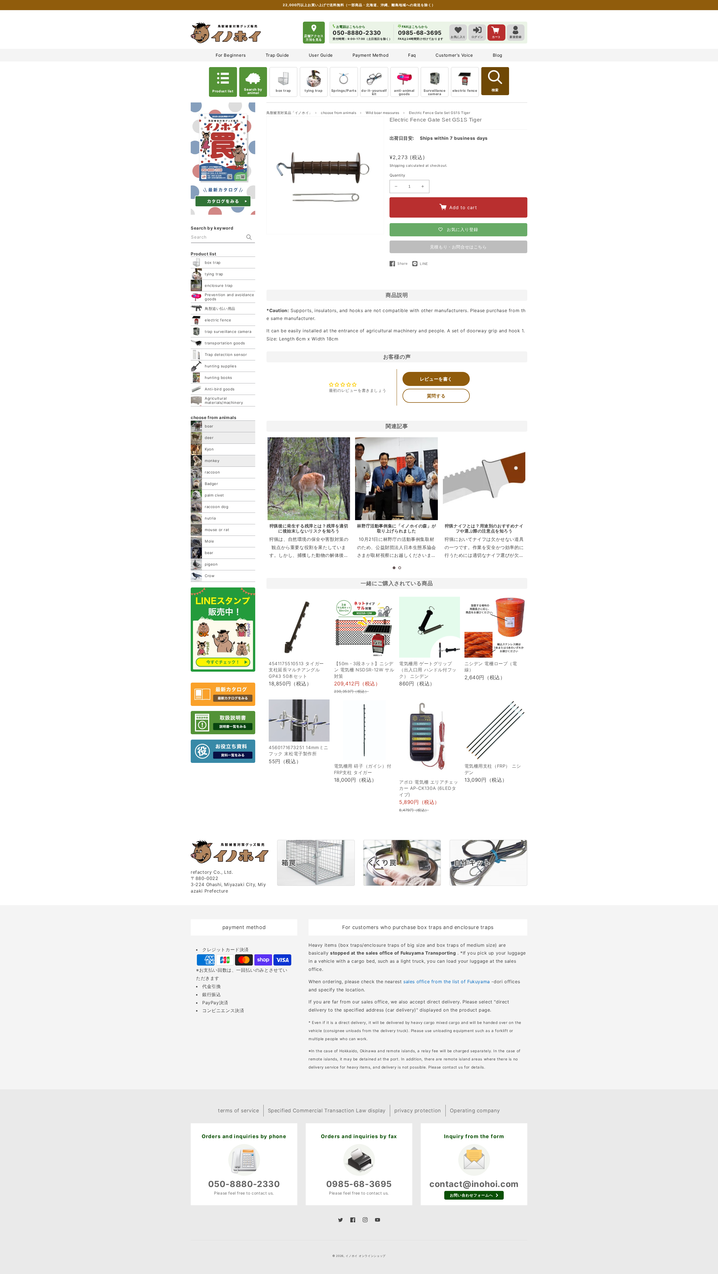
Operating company (475, 1110)
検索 (495, 90)
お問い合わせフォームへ (471, 1195)
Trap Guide (277, 55)
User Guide (321, 55)
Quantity (397, 175)
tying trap (314, 90)
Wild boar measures (383, 113)
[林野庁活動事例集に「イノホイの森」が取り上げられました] (396, 478)
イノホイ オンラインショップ (366, 1255)
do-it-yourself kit (374, 92)
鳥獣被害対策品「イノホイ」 (289, 113)
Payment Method (370, 55)
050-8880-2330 (244, 1184)
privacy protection (417, 1110)
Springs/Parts (344, 90)
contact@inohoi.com (474, 1184)
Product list (222, 91)
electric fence (464, 90)
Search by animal (253, 91)
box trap (283, 90)
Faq (412, 55)
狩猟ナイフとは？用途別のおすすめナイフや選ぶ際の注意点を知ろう (484, 528)
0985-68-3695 (359, 1184)
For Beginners (231, 55)
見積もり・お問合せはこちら (458, 247)
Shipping (397, 165)
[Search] (249, 237)
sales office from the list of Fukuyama (446, 981)
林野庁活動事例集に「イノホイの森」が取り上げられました (396, 528)
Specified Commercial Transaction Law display (327, 1110)
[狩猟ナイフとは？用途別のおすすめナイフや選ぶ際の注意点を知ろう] (484, 478)
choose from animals (339, 113)
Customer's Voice (454, 55)
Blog (497, 55)
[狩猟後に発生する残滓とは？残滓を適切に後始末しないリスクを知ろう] (309, 478)
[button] (394, 567)
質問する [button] (436, 396)
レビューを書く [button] (436, 379)
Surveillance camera (434, 92)
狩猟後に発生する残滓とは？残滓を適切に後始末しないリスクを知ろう (309, 528)
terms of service (238, 1110)
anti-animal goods (404, 92)
